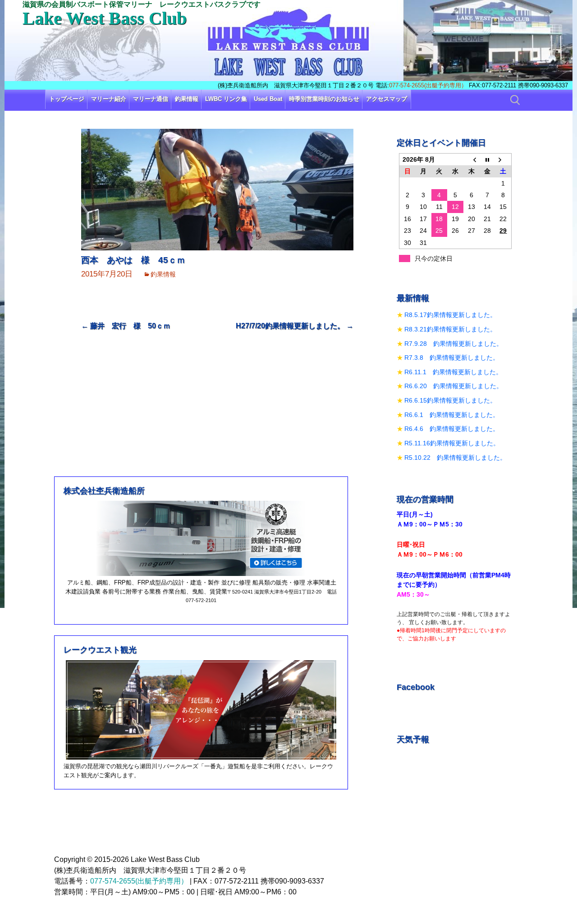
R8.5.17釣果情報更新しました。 (450, 314)
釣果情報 (186, 98)
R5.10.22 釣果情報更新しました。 (455, 457)
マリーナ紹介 (108, 98)
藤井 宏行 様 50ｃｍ (125, 326)
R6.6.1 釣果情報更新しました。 (451, 414)
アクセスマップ (386, 98)
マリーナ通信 (150, 98)
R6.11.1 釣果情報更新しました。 (453, 372)
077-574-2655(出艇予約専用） (428, 85)
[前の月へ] (471, 159)
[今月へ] (487, 159)
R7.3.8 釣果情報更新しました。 (451, 357)
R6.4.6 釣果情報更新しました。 (451, 428)
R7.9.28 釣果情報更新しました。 (453, 343)
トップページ (66, 98)
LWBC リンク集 (226, 98)
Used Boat (268, 98)
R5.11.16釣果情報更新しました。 (451, 443)
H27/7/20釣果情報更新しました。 (294, 326)
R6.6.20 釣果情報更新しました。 (453, 386)
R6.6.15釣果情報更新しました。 (450, 400)
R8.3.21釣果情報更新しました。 (450, 329)
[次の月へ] (503, 159)
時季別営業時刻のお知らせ (324, 98)
